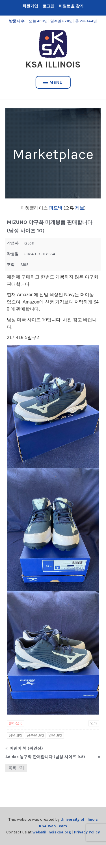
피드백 (55, 208)
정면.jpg (15, 735)
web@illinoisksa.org (52, 832)
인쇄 (94, 723)
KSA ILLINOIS (53, 64)
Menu (56, 82)
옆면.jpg (55, 735)
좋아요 (15, 723)
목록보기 (16, 767)
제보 (79, 208)
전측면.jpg (35, 735)
